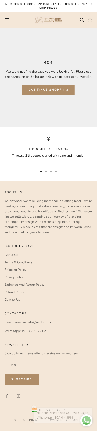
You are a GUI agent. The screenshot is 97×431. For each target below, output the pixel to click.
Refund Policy (14, 292)
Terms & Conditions (18, 262)
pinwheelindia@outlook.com (33, 322)
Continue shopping (48, 90)
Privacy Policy (14, 277)
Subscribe (21, 379)
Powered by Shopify (65, 420)
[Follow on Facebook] (7, 396)
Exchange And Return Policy (24, 285)
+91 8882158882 (33, 331)
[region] (48, 150)
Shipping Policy (15, 270)
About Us (11, 255)
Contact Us (12, 299)
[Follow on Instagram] (18, 396)
